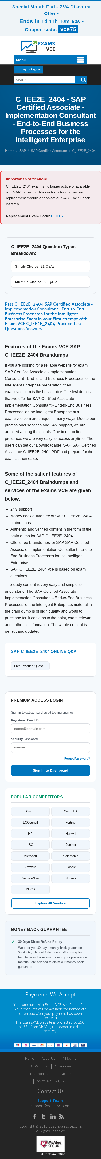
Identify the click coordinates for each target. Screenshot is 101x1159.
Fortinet (70, 822)
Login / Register (31, 69)
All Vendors (39, 1066)
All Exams (69, 1058)
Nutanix (70, 878)
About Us (48, 1058)
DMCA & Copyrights (51, 1081)
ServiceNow (30, 878)
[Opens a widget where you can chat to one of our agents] (67, 1131)
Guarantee (63, 1066)
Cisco (30, 811)
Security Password (24, 739)
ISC (30, 845)
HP (30, 834)
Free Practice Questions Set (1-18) (32, 666)
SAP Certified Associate (49, 151)
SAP (22, 151)
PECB (30, 889)
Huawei (71, 834)
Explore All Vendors (50, 903)
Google (71, 867)
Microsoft (30, 856)
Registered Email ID (25, 720)
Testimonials (39, 1073)
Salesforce (70, 856)
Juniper (71, 845)
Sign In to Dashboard (50, 770)
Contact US (63, 1073)
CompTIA (70, 811)
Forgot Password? (77, 758)
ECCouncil (30, 822)
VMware (30, 867)
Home (9, 151)
